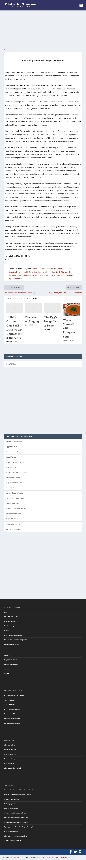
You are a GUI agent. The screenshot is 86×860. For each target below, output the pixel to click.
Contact (6, 669)
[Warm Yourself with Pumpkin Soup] (71, 309)
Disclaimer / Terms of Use (61, 857)
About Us (7, 655)
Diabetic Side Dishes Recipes (16, 509)
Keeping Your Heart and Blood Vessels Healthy (19, 790)
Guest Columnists (24, 275)
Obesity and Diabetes (64, 275)
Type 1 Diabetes (9, 700)
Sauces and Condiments (15, 498)
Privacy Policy (45, 857)
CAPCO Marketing (16, 857)
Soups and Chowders (14, 514)
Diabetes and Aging (32, 319)
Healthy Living (38, 275)
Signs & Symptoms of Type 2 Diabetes (16, 822)
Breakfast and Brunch (14, 452)
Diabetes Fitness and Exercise (44, 268)
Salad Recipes (11, 488)
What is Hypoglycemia (11, 799)
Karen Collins (49, 275)
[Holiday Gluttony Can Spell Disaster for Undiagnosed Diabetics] (14, 308)
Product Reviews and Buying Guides (15, 640)
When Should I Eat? (10, 754)
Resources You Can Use (11, 644)
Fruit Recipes (11, 467)
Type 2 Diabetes (15, 278)
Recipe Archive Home (14, 441)
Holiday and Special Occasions (17, 472)
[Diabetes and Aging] (33, 308)
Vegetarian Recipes (13, 524)
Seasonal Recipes (12, 503)
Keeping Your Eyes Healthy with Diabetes (17, 794)
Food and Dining (44, 272)
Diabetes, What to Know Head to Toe (16, 818)
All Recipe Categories (13, 529)
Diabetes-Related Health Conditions (23, 272)
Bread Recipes (11, 457)
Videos (6, 630)
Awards (6, 673)
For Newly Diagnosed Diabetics (14, 695)
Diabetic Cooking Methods (12, 768)
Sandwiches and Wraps (14, 493)
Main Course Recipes (13, 478)
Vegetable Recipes (12, 519)
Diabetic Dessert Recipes (15, 462)
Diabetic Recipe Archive (12, 617)
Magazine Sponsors (10, 660)
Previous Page (15, 50)
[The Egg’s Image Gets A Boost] (52, 308)
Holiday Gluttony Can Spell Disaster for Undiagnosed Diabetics (14, 327)
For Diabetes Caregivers (12, 723)
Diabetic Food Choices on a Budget (15, 836)
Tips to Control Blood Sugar (13, 841)
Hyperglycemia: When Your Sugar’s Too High (18, 827)
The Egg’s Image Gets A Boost (51, 321)
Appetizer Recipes (12, 447)
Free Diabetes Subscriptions (13, 635)
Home (6, 50)
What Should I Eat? (10, 750)
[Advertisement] (43, 29)
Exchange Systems (10, 804)
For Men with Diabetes (11, 714)
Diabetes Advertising (11, 664)
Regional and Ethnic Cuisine (16, 483)
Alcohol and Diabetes (11, 808)
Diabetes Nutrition (64, 268)
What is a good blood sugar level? (15, 813)
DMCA (73, 857)
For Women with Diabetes (12, 709)
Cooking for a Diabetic (11, 831)
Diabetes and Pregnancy (12, 718)
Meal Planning (9, 763)
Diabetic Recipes (9, 745)
